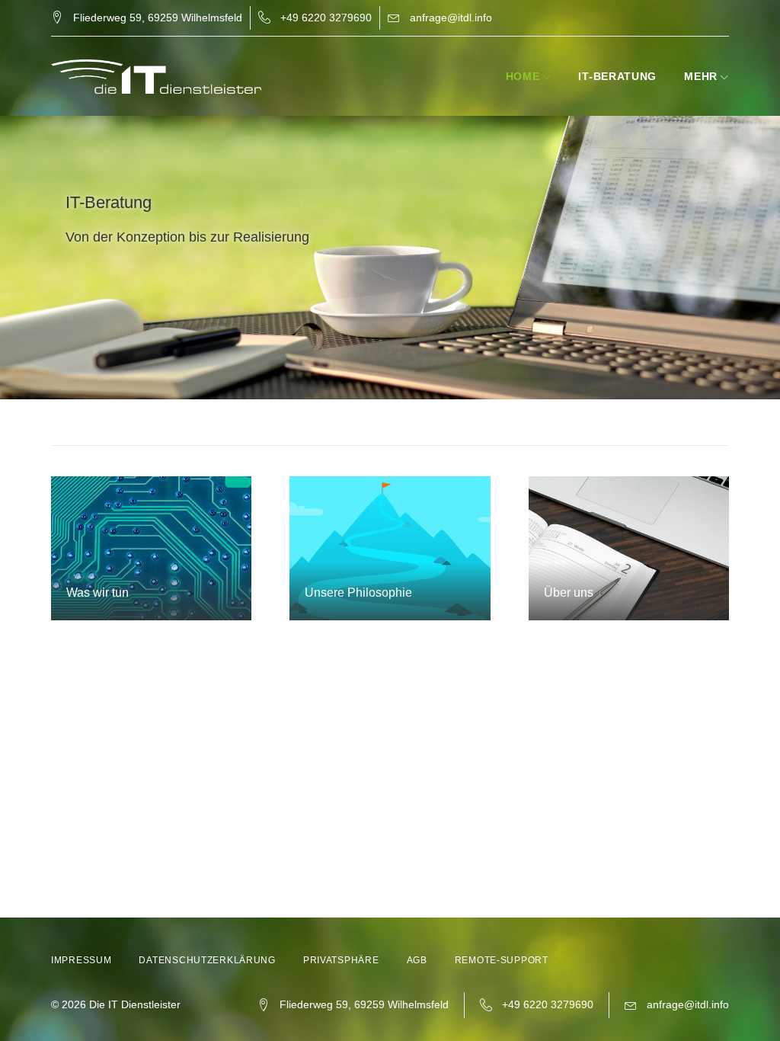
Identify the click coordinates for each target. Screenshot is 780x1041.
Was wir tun (97, 592)
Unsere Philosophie (358, 592)
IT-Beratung (617, 76)
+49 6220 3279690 (326, 17)
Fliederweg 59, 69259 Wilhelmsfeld (157, 17)
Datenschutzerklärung (207, 960)
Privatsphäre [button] (341, 960)
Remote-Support (501, 960)
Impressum (81, 960)
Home (523, 76)
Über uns (568, 592)
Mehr (701, 76)
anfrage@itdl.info (451, 17)
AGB (417, 960)
